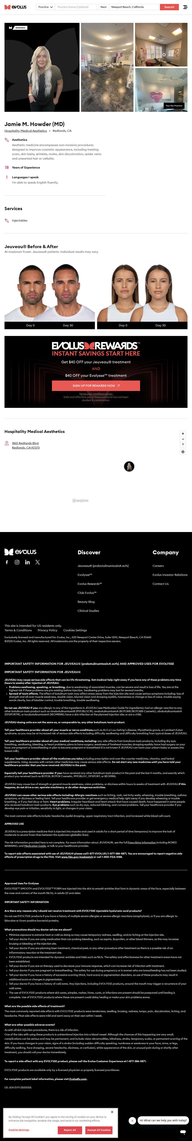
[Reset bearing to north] (183, 444)
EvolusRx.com (78, 1079)
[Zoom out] (183, 439)
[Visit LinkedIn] (27, 562)
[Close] (112, 1112)
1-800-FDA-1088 (112, 857)
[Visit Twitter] (37, 562)
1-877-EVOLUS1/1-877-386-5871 (107, 853)
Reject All (70, 1130)
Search (169, 7)
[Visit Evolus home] (16, 7)
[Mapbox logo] (80, 500)
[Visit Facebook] (6, 562)
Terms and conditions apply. (96, 394)
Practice (43, 7)
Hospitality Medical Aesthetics (25, 130)
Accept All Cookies (98, 1130)
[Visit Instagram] (17, 562)
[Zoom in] (183, 433)
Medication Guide (35, 846)
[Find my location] (183, 451)
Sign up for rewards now (94, 385)
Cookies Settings (75, 630)
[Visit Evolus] (20, 551)
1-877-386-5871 (136, 1061)
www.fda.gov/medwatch (77, 857)
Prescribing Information (142, 842)
